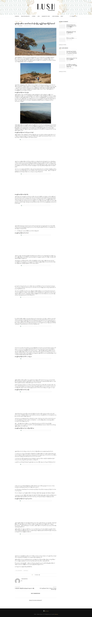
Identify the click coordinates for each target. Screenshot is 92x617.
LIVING (33, 16)
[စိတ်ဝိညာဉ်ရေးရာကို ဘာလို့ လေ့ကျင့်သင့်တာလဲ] (62, 33)
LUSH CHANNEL (55, 16)
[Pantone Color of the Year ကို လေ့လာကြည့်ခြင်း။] (62, 60)
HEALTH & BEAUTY (25, 16)
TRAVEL (20, 21)
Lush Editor (20, 25)
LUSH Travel (26, 570)
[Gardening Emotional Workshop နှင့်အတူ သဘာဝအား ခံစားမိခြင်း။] (62, 26)
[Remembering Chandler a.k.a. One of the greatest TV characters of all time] (62, 53)
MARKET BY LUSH (46, 16)
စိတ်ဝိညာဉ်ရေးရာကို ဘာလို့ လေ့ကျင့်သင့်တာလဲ (71, 32)
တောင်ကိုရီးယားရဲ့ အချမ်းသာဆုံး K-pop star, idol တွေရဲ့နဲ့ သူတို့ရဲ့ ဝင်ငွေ (71, 65)
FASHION (17, 16)
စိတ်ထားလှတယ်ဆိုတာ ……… (71, 38)
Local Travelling (19, 570)
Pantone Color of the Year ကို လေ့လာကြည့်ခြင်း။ (71, 59)
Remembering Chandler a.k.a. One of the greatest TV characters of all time (71, 52)
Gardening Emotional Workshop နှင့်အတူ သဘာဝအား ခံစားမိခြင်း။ (71, 25)
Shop (62, 16)
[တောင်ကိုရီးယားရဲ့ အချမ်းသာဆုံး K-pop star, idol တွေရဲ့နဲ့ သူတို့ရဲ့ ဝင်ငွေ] (62, 66)
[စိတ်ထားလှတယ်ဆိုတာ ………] (62, 40)
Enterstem (56, 614)
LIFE (38, 16)
